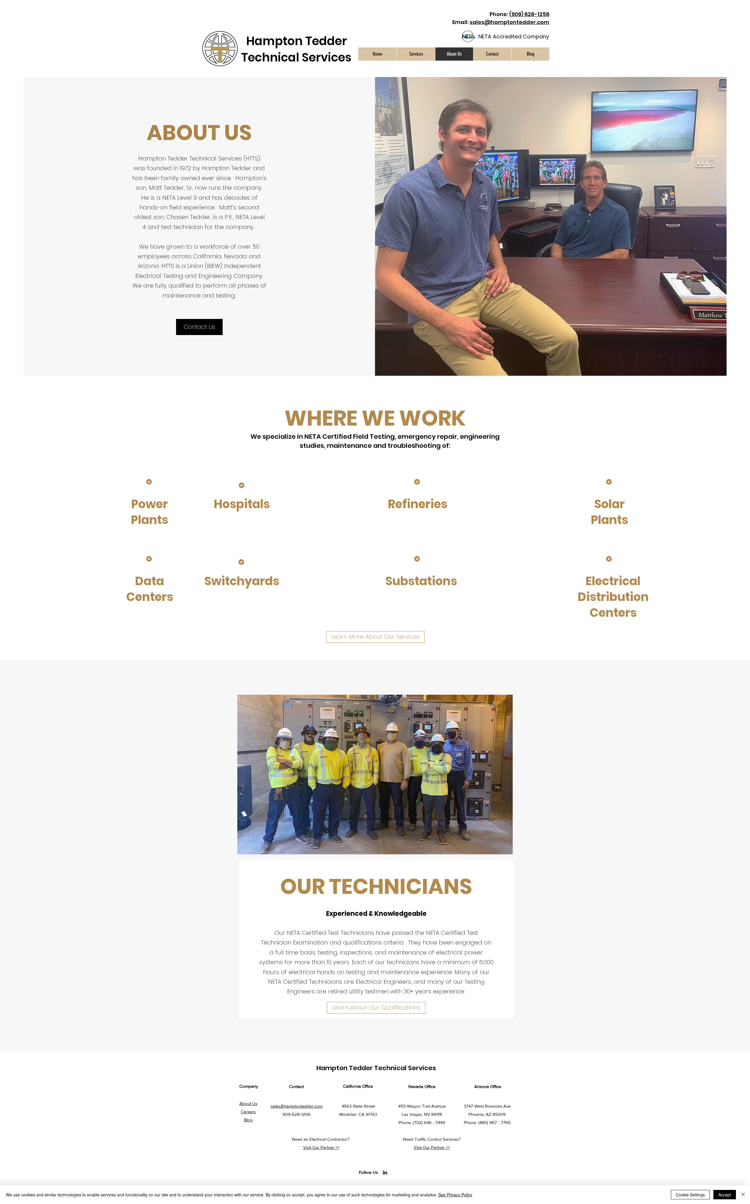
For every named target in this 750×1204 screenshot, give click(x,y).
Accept (724, 1195)
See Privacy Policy (455, 1195)
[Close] (742, 1194)
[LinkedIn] (385, 1172)
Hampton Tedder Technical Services (296, 49)
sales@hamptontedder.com (509, 22)
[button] (416, 54)
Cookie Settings (690, 1195)
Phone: (519, 14)
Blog (248, 1119)
